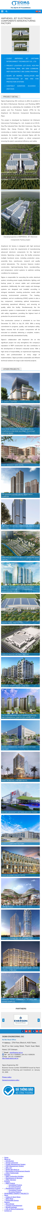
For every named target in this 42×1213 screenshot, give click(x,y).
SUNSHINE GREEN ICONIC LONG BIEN (15, 686)
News (6, 1195)
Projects (7, 1181)
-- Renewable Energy (11, 1200)
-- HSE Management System (14, 1166)
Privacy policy (6, 1077)
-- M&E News (8, 1198)
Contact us (8, 1210)
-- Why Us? (8, 1168)
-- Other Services (10, 1180)
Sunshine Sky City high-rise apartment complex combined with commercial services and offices (18, 589)
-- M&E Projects (9, 1183)
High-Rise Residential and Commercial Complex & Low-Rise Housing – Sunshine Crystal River (18, 431)
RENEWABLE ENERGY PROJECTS (16, 1193)
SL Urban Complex (9, 402)
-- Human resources (11, 1162)
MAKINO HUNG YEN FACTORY (12, 623)
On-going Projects (15, 1186)
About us (7, 1159)
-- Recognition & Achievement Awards (17, 1171)
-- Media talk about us (11, 1169)
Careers (7, 1202)
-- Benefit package (10, 1207)
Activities (7, 1174)
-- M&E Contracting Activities (14, 1176)
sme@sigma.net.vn (16, 1052)
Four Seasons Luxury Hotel (13, 875)
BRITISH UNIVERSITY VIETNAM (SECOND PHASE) (19, 812)
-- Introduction (9, 1161)
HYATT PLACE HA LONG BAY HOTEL (14, 780)
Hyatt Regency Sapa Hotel (13, 465)
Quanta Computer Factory (13, 844)
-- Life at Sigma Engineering (13, 1209)
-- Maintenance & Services (13, 1178)
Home (6, 1157)
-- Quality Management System (15, 1164)
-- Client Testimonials (11, 1173)
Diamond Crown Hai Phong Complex (17, 938)
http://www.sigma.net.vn (10, 1058)
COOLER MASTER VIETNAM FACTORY (15, 654)
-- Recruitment (9, 1204)
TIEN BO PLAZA (7, 907)
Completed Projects (15, 1185)
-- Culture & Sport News (12, 1197)
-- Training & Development (13, 1205)
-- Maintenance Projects (12, 1188)
